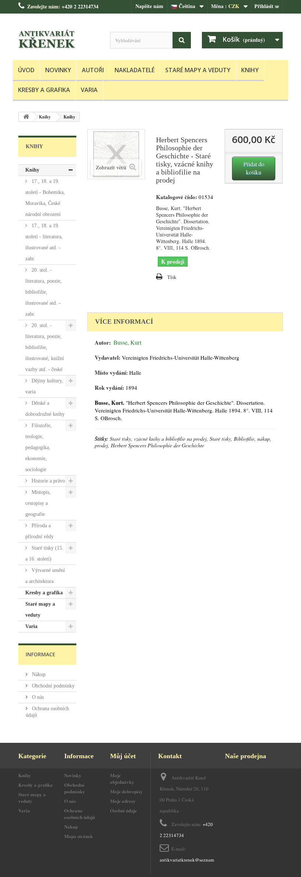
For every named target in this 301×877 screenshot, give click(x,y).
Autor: (103, 342)
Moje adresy (123, 800)
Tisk (172, 277)
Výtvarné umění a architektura (45, 576)
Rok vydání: (109, 388)
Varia (89, 90)
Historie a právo (47, 481)
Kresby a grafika (44, 90)
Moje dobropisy (126, 791)
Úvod (26, 70)
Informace (40, 654)
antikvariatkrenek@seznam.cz (190, 859)
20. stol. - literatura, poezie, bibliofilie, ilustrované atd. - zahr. (43, 292)
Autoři (93, 70)
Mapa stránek (78, 836)
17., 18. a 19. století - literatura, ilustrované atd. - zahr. (44, 242)
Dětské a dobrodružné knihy (45, 408)
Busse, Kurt (127, 342)
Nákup (38, 674)
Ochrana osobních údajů (79, 814)
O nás (37, 697)
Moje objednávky (122, 778)
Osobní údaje (123, 810)
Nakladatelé (135, 70)
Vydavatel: (107, 358)
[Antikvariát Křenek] (58, 39)
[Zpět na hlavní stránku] (26, 116)
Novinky (58, 70)
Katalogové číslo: (176, 197)
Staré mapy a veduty (198, 70)
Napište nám (149, 6)
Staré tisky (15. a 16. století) (44, 553)
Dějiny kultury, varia (44, 386)
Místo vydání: (111, 373)
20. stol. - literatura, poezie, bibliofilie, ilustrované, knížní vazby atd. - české (44, 347)
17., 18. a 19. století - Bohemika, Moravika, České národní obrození (45, 198)
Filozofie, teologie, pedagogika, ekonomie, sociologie (38, 447)
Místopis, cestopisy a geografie (38, 503)
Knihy (250, 70)
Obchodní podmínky (52, 686)
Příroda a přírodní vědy (39, 531)
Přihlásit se (266, 6)
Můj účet (123, 756)
